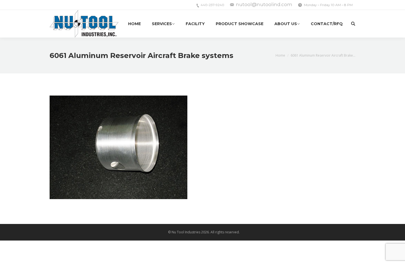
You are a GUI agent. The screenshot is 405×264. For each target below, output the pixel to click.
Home (280, 55)
